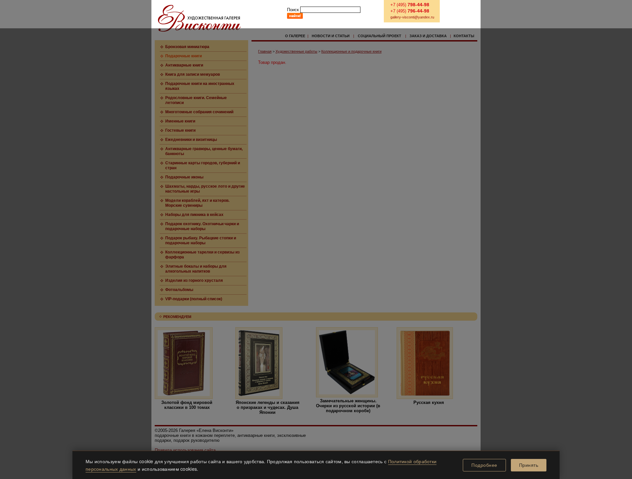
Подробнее (484, 465)
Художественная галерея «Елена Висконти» (199, 18)
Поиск (293, 9)
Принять (529, 465)
